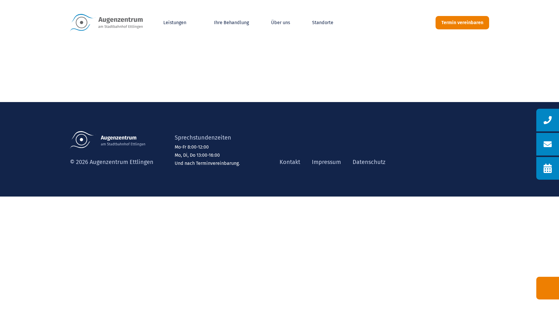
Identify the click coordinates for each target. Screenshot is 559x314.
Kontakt (290, 161)
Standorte (322, 22)
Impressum (326, 161)
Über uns (280, 22)
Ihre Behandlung (231, 22)
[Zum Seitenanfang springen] (547, 288)
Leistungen (174, 22)
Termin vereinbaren (462, 22)
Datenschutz (369, 161)
